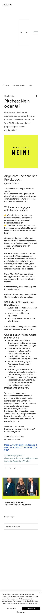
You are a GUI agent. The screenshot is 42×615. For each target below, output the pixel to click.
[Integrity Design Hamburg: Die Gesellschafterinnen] (21, 488)
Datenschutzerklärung (29, 603)
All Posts (5, 85)
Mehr (30, 85)
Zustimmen (31, 608)
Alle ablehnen (11, 608)
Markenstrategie (18, 85)
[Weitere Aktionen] (36, 96)
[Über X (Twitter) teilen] (10, 468)
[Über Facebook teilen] (5, 468)
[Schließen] (39, 594)
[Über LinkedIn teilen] (15, 468)
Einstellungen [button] (21, 612)
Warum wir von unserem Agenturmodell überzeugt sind (18, 503)
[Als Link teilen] (20, 468)
